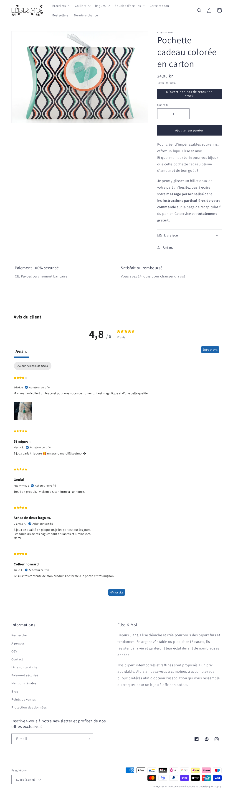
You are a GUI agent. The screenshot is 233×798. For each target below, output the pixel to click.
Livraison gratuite (24, 667)
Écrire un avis (210, 349)
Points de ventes (23, 699)
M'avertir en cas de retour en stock (189, 94)
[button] (61, 5)
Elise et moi (165, 786)
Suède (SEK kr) (25, 780)
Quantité (163, 105)
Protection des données (29, 707)
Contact (17, 659)
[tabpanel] (116, 481)
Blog (14, 691)
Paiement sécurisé (24, 675)
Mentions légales (23, 683)
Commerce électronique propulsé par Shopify (197, 786)
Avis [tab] (21, 351)
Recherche (19, 635)
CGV (14, 651)
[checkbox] (32, 366)
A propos (18, 643)
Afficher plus (116, 592)
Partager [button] (168, 247)
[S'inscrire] (88, 739)
